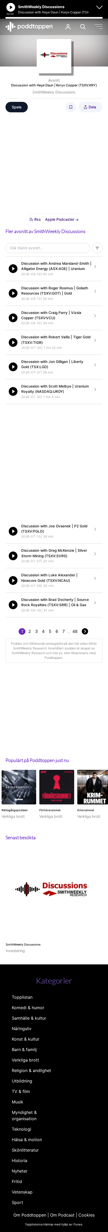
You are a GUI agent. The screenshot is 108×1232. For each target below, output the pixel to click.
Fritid (17, 1181)
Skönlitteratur (25, 1150)
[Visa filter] (97, 248)
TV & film (21, 1091)
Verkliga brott (25, 1060)
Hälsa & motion (27, 1139)
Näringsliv (21, 1028)
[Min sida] (68, 26)
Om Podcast (62, 1215)
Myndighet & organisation (24, 1115)
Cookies (86, 1215)
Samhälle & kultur (29, 1018)
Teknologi (21, 1129)
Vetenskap (22, 1192)
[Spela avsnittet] (13, 268)
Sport (17, 1202)
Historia (19, 1160)
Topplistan (22, 997)
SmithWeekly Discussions (54, 92)
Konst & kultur (25, 1039)
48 (75, 631)
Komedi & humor (28, 1007)
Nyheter (20, 1171)
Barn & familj (24, 1049)
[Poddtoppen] (29, 26)
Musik (17, 1101)
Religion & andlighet (31, 1070)
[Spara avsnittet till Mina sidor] (71, 107)
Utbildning (22, 1081)
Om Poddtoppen (29, 1215)
